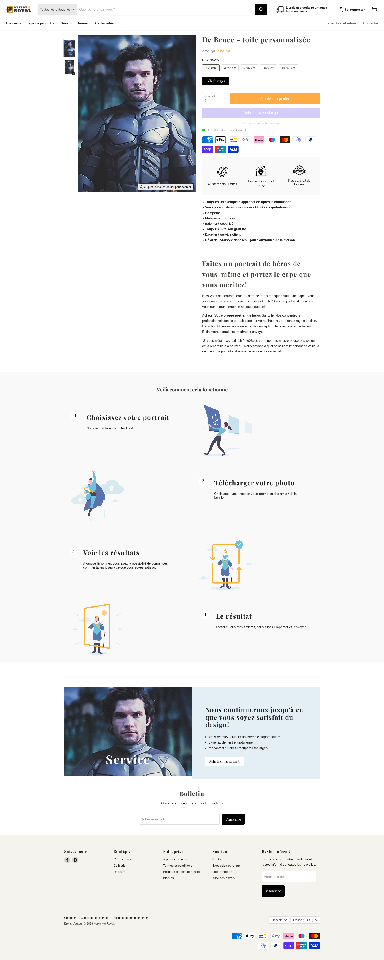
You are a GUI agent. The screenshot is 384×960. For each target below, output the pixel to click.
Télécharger (215, 81)
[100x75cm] (289, 72)
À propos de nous (175, 859)
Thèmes (12, 23)
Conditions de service (94, 917)
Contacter (370, 23)
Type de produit (39, 23)
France (303, 920)
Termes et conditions (177, 865)
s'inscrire (233, 819)
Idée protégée (222, 871)
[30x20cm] (211, 72)
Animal (83, 23)
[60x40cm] (250, 72)
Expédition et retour (341, 23)
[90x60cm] (269, 72)
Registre (119, 871)
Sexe (65, 23)
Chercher (70, 917)
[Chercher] (261, 9)
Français (276, 920)
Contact (217, 859)
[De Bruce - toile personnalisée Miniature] (70, 48)
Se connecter (355, 9)
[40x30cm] (231, 72)
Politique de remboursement (131, 917)
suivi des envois (223, 878)
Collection (120, 865)
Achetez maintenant (224, 761)
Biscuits (168, 878)
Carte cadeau (105, 23)
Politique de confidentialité (181, 871)
